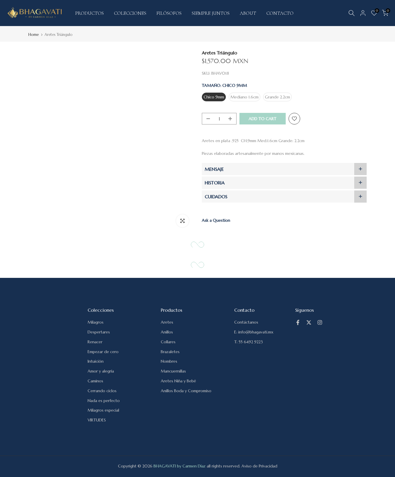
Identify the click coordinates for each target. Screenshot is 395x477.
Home (33, 34)
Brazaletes (170, 351)
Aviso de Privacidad (259, 466)
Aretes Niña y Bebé (178, 381)
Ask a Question (216, 220)
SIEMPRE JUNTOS (211, 13)
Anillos (167, 332)
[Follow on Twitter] (308, 322)
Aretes (167, 322)
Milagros (96, 322)
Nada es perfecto (104, 400)
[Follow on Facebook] (297, 322)
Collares (168, 341)
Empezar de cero (103, 351)
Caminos (95, 381)
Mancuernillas (173, 371)
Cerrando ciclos (102, 390)
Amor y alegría (101, 371)
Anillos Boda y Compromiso (186, 390)
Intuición (96, 361)
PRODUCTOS (89, 13)
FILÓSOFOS (169, 13)
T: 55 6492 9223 (248, 341)
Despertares (99, 332)
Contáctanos (246, 322)
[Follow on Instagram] (319, 322)
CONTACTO (280, 13)
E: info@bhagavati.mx (253, 332)
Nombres (169, 361)
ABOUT (248, 13)
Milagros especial (103, 410)
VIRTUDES (97, 420)
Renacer (95, 341)
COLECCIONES (130, 13)
